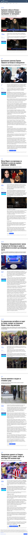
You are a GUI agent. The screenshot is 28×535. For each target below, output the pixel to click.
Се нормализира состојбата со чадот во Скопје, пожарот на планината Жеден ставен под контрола (13, 323)
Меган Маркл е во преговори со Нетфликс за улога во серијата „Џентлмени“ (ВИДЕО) (11, 163)
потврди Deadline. (11, 188)
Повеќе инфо (2, 532)
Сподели (4, 41)
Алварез (8, 491)
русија (15, 150)
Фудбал (2, 452)
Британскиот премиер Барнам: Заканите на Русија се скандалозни (13, 61)
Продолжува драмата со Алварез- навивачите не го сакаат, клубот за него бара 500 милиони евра (12, 456)
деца (22, 405)
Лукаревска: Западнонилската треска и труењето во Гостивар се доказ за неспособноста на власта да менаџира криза (13, 247)
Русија (9, 113)
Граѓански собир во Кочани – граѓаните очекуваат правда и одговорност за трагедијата (11, 11)
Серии (13, 3)
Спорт (4, 3)
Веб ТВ (16, 3)
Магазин (7, 3)
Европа (2, 58)
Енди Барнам (9, 92)
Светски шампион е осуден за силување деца (11, 379)
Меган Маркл (11, 194)
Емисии (10, 3)
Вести (1, 3)
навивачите (24, 480)
